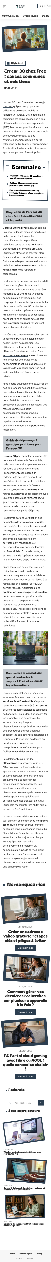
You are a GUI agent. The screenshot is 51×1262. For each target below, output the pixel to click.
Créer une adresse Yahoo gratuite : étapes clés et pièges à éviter (25, 936)
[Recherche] (42, 6)
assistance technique (15, 355)
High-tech (17, 63)
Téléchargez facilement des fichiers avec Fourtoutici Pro (22, 1153)
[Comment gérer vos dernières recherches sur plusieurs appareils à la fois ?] (26, 968)
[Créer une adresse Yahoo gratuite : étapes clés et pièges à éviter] (24, 908)
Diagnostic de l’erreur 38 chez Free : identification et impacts (26, 177)
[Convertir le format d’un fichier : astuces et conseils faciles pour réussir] (26, 1171)
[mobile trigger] (5, 6)
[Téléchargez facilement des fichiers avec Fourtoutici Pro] (23, 1131)
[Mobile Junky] (20, 6)
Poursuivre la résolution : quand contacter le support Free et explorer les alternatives (26, 193)
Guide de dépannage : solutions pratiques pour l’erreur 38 (23, 184)
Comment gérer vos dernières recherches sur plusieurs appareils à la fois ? (25, 998)
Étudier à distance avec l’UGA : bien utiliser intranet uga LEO (24, 1224)
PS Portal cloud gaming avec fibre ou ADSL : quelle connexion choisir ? (25, 1062)
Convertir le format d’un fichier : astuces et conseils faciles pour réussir (24, 1188)
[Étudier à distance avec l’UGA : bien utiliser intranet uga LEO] (25, 1206)
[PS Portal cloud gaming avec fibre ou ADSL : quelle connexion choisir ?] (24, 1033)
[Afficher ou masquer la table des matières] (43, 168)
